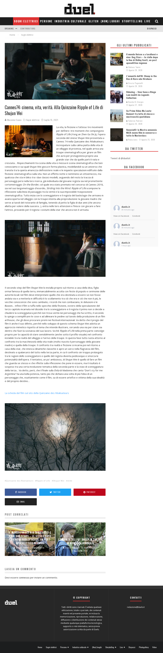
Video (154, 647)
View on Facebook (121, 216)
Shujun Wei (58, 480)
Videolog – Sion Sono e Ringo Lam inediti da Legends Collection (141, 94)
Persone (46, 21)
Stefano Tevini (134, 67)
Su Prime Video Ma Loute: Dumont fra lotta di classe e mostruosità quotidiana (140, 113)
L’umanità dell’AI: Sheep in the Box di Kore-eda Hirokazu (141, 77)
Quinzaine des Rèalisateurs (19, 480)
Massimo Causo (14, 119)
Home (40, 647)
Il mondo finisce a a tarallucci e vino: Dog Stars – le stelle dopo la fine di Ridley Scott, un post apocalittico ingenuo (142, 59)
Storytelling (132, 21)
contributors (27, 28)
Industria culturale (71, 21)
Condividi (136, 216)
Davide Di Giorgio (136, 102)
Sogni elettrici (26, 21)
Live (147, 21)
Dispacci (152, 28)
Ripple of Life (43, 480)
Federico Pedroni (135, 121)
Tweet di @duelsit (120, 158)
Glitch (94, 21)
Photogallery (144, 647)
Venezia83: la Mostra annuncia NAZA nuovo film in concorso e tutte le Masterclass (141, 132)
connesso (24, 577)
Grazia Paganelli (135, 83)
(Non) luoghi (110, 21)
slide (69, 480)
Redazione (132, 139)
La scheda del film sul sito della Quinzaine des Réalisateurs (37, 393)
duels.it (125, 206)
